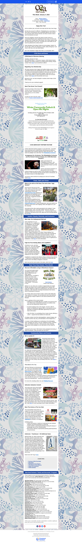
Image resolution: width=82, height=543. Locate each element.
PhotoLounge (27, 503)
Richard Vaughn (44, 19)
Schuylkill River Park (30, 192)
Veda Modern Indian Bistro (30, 516)
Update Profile (36, 534)
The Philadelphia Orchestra (30, 510)
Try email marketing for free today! (41, 541)
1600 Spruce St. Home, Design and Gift (33, 481)
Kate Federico (48, 282)
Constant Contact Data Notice (43, 534)
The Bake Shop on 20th (30, 509)
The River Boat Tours (29, 513)
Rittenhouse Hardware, (29, 505)
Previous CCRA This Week (34, 461)
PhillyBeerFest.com (48, 381)
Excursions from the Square (31, 489)
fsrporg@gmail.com (30, 203)
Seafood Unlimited (29, 507)
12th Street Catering (29, 480)
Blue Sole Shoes (28, 484)
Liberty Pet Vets (28, 497)
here (33, 62)
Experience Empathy (29, 490)
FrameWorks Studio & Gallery (31, 493)
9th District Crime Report (34, 463)
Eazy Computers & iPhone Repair (32, 488)
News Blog (30, 462)
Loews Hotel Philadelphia (30, 498)
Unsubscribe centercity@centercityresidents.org (41, 533)
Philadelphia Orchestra (49, 152)
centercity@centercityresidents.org (40, 536)
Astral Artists (27, 483)
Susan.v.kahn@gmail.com (36, 97)
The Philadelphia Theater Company (32, 511)
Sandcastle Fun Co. (29, 506)
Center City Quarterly (33, 466)
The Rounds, (27, 514)
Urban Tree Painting (29, 515)
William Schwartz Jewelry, (30, 518)
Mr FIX (26, 499)
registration (27, 419)
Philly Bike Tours (28, 502)
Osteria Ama (27, 501)
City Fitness (27, 485)
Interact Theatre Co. (29, 494)
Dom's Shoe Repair (29, 486)
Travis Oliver (47, 20)
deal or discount (39, 476)
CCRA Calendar (32, 467)
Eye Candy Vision (28, 492)
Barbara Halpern (43, 18)
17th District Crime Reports (35, 465)
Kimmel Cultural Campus (30, 496)
